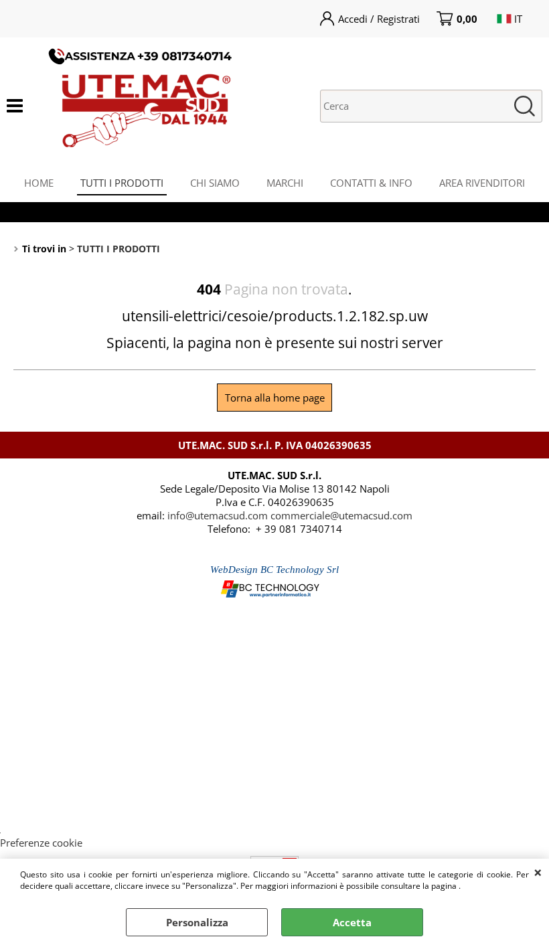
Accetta (352, 922)
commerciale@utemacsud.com (341, 515)
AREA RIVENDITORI (482, 182)
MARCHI (284, 182)
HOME (39, 182)
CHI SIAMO (215, 182)
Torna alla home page (275, 397)
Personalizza (197, 922)
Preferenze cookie (41, 842)
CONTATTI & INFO (371, 182)
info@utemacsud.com (217, 515)
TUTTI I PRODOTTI (121, 182)
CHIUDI (538, 872)
